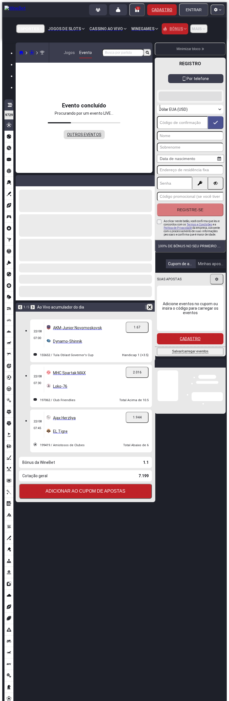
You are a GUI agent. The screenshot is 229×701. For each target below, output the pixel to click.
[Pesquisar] (147, 52)
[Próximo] (32, 307)
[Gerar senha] (200, 183)
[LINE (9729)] (21, 52)
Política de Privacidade (178, 227)
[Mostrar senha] (215, 183)
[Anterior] (20, 307)
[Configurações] (216, 279)
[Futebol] (31, 52)
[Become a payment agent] (118, 9)
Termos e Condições (199, 224)
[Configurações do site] (218, 9)
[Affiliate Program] (98, 9)
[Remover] (149, 307)
